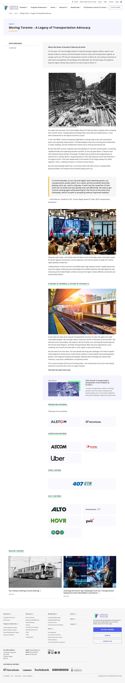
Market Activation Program (10, 630)
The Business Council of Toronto (95, 7)
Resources (63, 7)
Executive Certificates (8, 635)
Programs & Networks (38, 7)
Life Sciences (6, 620)
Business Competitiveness (32, 620)
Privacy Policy (18, 676)
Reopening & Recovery (31, 630)
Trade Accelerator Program (10, 627)
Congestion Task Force (9, 617)
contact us (107, 641)
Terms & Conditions (27, 676)
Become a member (115, 7)
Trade (27, 634)
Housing (28, 625)
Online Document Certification (55, 625)
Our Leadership (52, 632)
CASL (12, 676)
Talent (27, 632)
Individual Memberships (54, 620)
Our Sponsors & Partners (54, 635)
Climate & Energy (30, 622)
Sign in (117, 2)
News (105, 2)
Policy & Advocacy (52, 639)
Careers (72, 624)
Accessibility (6, 676)
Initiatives (23, 7)
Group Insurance (52, 622)
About (100, 2)
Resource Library (30, 617)
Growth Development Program (11, 632)
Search (76, 2)
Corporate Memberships (54, 617)
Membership (75, 7)
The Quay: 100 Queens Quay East (56, 642)
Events (52, 7)
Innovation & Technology (32, 627)
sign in (107, 635)
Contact (111, 2)
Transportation (29, 637)
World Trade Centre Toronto (88, 2)
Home (10, 13)
